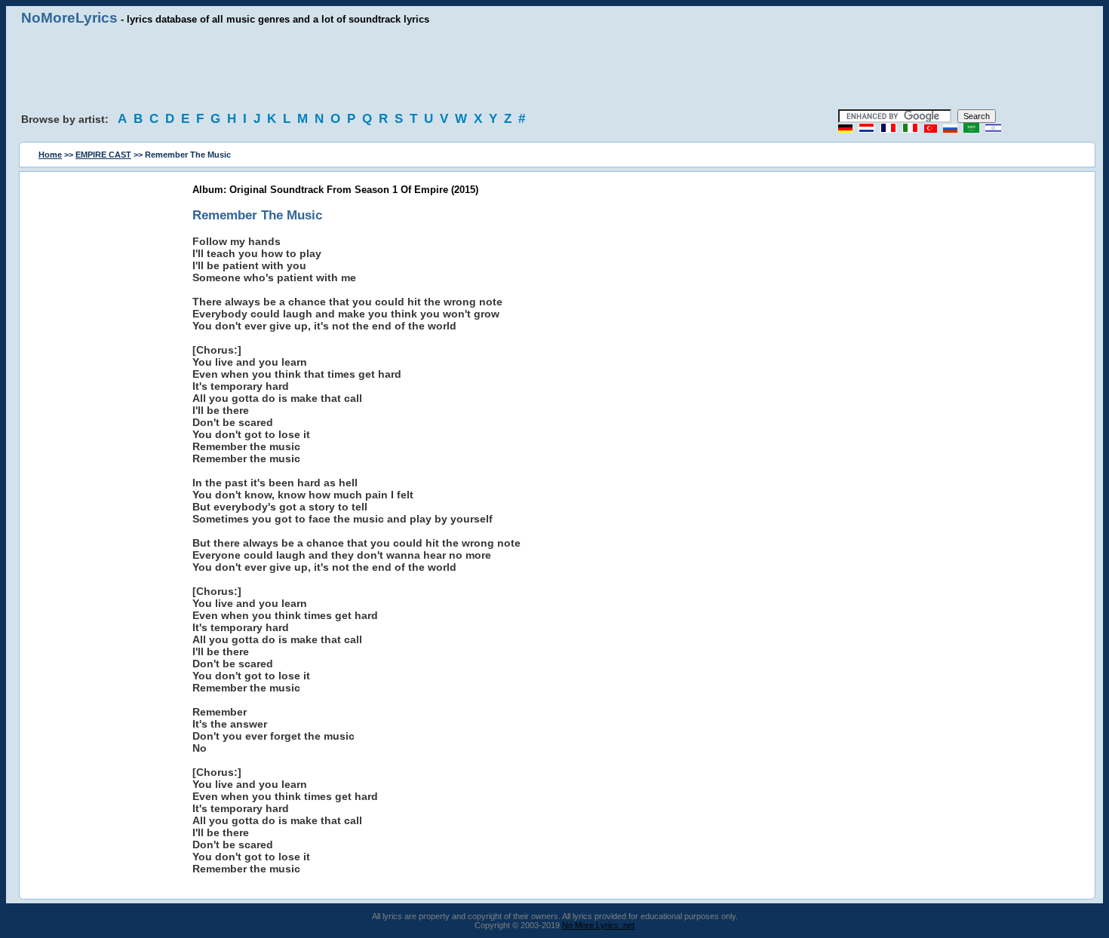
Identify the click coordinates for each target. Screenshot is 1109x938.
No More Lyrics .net (598, 925)
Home (50, 154)
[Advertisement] (554, 68)
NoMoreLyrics (69, 18)
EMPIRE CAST (103, 154)
